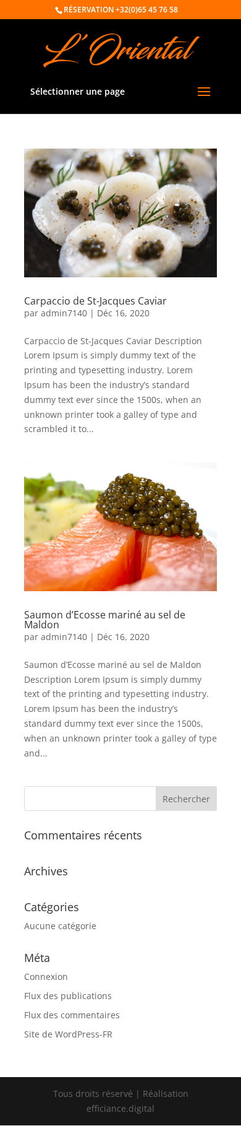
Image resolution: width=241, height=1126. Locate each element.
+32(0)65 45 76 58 (147, 9)
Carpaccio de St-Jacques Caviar (95, 301)
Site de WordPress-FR (68, 1034)
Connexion (46, 976)
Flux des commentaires (72, 1015)
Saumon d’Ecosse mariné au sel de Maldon (104, 619)
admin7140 (64, 313)
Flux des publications (68, 996)
